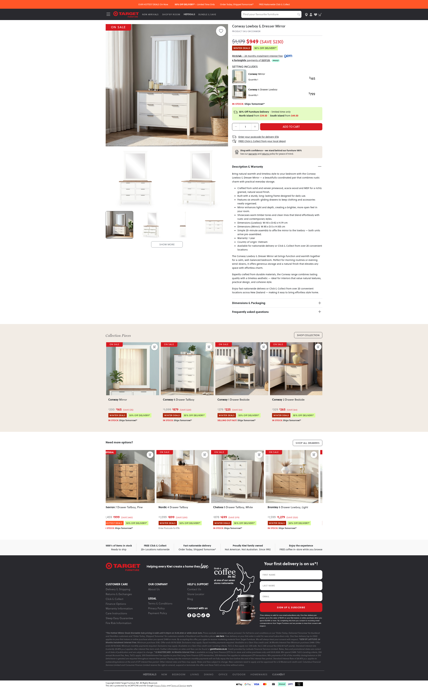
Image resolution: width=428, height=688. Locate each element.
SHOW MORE (167, 244)
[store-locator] (306, 14)
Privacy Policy (156, 608)
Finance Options (116, 604)
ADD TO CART (291, 127)
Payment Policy (157, 613)
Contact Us (194, 589)
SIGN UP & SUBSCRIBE (291, 607)
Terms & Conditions (160, 603)
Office (223, 674)
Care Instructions (116, 613)
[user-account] (310, 14)
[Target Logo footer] (126, 566)
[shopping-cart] (320, 14)
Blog (190, 599)
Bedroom (178, 674)
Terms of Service (178, 685)
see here (220, 636)
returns (265, 153)
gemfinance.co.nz (218, 649)
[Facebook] (189, 615)
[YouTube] (199, 615)
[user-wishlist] (315, 14)
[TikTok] (203, 615)
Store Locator (195, 594)
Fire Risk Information (118, 623)
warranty (252, 153)
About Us (154, 589)
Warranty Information (119, 608)
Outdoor (239, 674)
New (164, 674)
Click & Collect (114, 599)
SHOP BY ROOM (171, 14)
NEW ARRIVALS (150, 14)
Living (194, 674)
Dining (209, 674)
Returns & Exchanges (119, 594)
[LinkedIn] (208, 615)
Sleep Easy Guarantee (119, 618)
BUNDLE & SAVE (207, 14)
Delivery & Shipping (118, 589)
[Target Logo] (126, 14)
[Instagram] (194, 615)
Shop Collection (308, 335)
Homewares (259, 674)
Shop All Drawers (307, 443)
